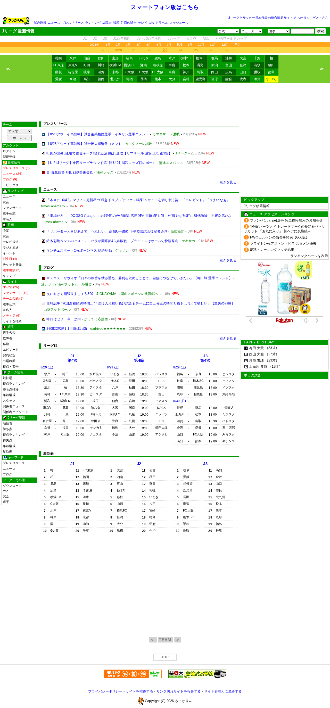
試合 (6, 202)
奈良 (172, 72)
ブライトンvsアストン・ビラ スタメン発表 (283, 243)
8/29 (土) (46, 367)
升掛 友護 (256, 360)
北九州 (115, 79)
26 (211, 50)
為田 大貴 (256, 348)
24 (181, 50)
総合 (228, 79)
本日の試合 (252, 375)
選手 (6, 502)
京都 (115, 72)
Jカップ (174, 38)
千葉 (257, 58)
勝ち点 (7, 429)
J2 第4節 (139, 358)
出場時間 (9, 361)
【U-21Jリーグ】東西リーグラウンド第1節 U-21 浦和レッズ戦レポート (101, 163)
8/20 (118, 50)
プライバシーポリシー (105, 691)
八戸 (72, 58)
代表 (243, 79)
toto (151, 22)
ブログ (7, 474)
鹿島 (157, 58)
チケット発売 (12, 264)
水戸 (172, 58)
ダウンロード (12, 486)
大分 (172, 79)
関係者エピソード (15, 412)
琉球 (214, 79)
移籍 (116, 22)
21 (134, 50)
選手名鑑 (9, 332)
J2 (95, 38)
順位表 (7, 423)
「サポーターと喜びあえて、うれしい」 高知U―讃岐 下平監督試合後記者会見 (106, 231)
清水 (257, 65)
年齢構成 (9, 395)
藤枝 (58, 72)
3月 (128, 44)
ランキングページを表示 (309, 256)
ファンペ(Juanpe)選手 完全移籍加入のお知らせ (286, 220)
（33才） (272, 348)
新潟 (214, 65)
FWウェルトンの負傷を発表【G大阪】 (279, 237)
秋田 (101, 58)
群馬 (214, 58)
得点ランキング (14, 383)
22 (150, 50)
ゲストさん (320, 18)
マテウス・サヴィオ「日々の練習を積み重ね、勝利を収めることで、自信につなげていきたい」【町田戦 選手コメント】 (139, 278)
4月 (138, 44)
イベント (9, 253)
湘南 (143, 65)
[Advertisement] (165, 102)
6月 (159, 44)
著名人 (7, 219)
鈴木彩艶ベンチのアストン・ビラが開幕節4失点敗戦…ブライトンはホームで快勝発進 (112, 241)
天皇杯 (191, 38)
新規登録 (9, 157)
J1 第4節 (73, 358)
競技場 (7, 378)
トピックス (11, 185)
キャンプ (9, 276)
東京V (73, 65)
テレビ (142, 22)
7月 (169, 44)
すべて (271, 79)
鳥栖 (129, 79)
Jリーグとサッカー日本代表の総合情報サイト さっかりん (269, 18)
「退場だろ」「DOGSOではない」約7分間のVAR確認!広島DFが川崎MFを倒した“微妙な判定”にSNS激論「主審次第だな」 (140, 216)
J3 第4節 (205, 358)
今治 (72, 79)
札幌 (58, 58)
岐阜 (87, 72)
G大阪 (129, 72)
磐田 (271, 65)
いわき (144, 58)
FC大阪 (157, 72)
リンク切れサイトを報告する (178, 691)
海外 (257, 79)
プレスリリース (73, 22)
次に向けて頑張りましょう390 (69, 294)
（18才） (275, 366)
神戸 (186, 72)
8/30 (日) (179, 401)
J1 (85, 38)
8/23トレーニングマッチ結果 (272, 250)
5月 (148, 44)
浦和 (228, 58)
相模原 (158, 65)
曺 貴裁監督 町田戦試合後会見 (69, 172)
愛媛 (58, 79)
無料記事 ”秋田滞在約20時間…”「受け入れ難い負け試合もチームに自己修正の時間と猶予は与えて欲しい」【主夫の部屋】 (140, 303)
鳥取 (200, 72)
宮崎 (186, 79)
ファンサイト (12, 208)
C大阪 (143, 72)
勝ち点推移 (11, 389)
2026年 (94, 44)
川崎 (101, 65)
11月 (213, 44)
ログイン (9, 151)
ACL (206, 38)
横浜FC (129, 65)
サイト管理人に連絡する (223, 691)
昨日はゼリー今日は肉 (63, 319)
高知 (87, 79)
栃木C (200, 58)
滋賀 (101, 72)
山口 (243, 72)
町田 (87, 65)
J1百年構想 (122, 38)
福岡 (101, 79)
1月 (108, 44)
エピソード (11, 349)
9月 (190, 44)
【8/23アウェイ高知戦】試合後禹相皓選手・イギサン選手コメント (97, 134)
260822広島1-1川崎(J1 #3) (66, 329)
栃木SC (186, 58)
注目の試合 (129, 22)
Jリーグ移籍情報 (257, 206)
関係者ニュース (14, 406)
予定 (237, 44)
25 (196, 50)
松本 (186, 65)
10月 (201, 44)
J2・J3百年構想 (149, 38)
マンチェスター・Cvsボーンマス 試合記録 (79, 250)
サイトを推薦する (139, 691)
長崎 (143, 79)
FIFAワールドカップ (231, 38)
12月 (225, 44)
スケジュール (178, 22)
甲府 (172, 65)
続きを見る (228, 182)
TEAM (165, 640)
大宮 (243, 58)
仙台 (87, 58)
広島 (228, 72)
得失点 (7, 440)
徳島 (271, 72)
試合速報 (40, 22)
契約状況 (9, 355)
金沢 (243, 65)
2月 (118, 44)
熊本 (157, 79)
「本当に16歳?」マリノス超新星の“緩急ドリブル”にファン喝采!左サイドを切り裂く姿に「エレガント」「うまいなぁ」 (138, 200)
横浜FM (115, 65)
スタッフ (9, 400)
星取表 (7, 452)
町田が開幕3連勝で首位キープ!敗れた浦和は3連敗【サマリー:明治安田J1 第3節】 (109, 153)
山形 (115, 58)
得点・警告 (11, 366)
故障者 (107, 22)
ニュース (54, 22)
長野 (200, 65)
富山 (228, 65)
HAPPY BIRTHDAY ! (260, 342)
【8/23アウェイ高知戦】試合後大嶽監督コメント (83, 144)
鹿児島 (200, 79)
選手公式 (9, 213)
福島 (129, 58)
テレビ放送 (11, 242)
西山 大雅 (256, 354)
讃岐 (257, 72)
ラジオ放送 (11, 247)
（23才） (272, 360)
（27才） (272, 354)
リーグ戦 (50, 346)
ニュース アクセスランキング (272, 214)
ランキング (93, 22)
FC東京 (58, 65)
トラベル (161, 22)
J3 (105, 38)
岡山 (214, 72)
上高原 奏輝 (258, 366)
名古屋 (73, 72)
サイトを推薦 (12, 321)
